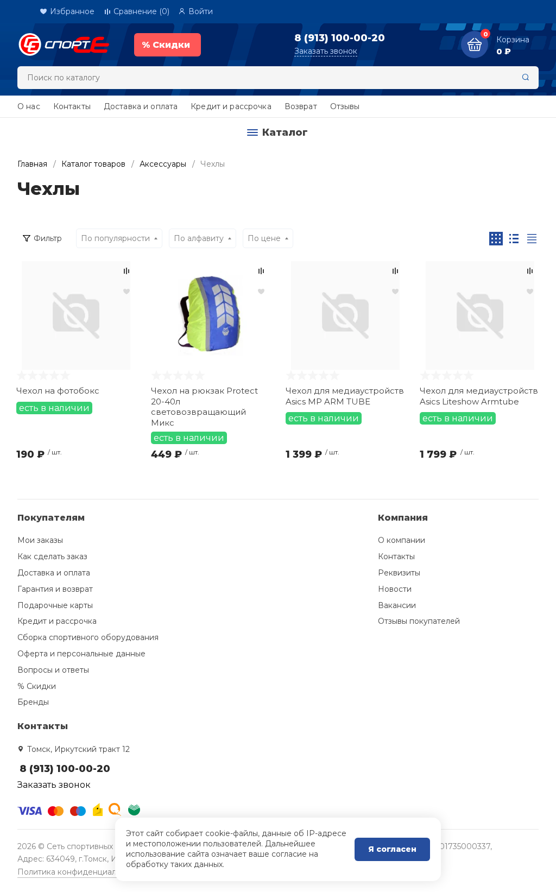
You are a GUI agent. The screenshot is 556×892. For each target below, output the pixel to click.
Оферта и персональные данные (81, 654)
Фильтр (48, 238)
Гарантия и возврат (55, 589)
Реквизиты (399, 573)
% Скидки (36, 686)
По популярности (115, 238)
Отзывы (345, 106)
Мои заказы (40, 540)
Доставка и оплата (141, 106)
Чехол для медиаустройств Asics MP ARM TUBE (345, 396)
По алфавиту (199, 238)
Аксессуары (163, 164)
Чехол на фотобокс (57, 390)
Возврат (301, 106)
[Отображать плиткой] (496, 238)
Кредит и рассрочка (231, 106)
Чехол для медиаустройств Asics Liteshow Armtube (479, 396)
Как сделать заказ (52, 556)
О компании (401, 540)
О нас (28, 106)
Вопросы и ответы (53, 670)
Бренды (33, 702)
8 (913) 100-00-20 (339, 38)
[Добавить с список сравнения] (126, 271)
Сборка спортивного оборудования (88, 637)
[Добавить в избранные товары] (126, 291)
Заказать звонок (325, 51)
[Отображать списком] (514, 238)
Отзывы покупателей (419, 621)
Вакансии (397, 605)
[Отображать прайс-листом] (532, 238)
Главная (32, 164)
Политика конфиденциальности (80, 872)
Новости (395, 589)
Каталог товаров (93, 164)
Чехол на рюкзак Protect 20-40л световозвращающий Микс (204, 405)
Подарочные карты (55, 605)
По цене (264, 238)
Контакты (72, 106)
